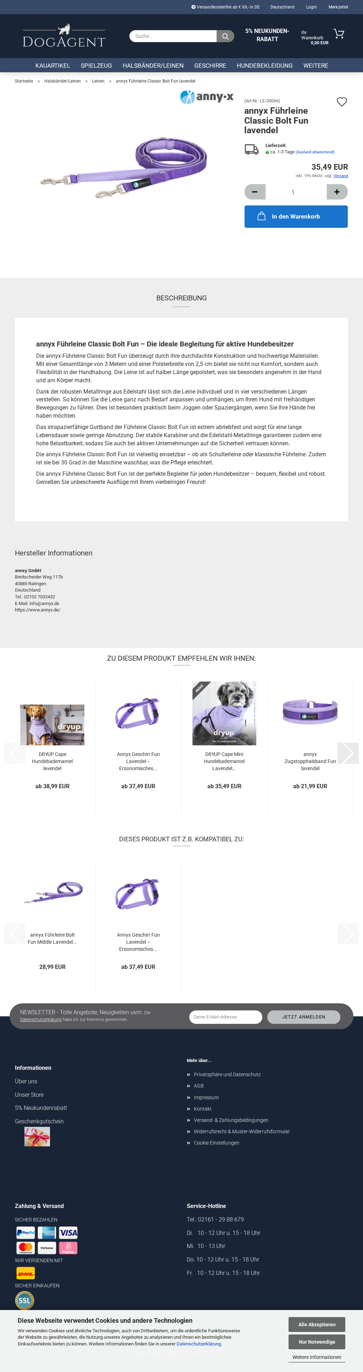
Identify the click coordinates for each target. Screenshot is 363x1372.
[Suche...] (225, 36)
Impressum (206, 1097)
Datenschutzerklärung (199, 1343)
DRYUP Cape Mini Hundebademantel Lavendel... (224, 760)
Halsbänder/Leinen (153, 65)
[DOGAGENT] (64, 35)
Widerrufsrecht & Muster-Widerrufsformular (242, 1131)
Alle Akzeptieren (317, 1324)
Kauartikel (52, 65)
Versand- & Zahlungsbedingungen (231, 1120)
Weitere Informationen (316, 1357)
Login (311, 7)
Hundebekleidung (265, 65)
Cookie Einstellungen (216, 1143)
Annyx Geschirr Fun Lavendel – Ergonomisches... (138, 760)
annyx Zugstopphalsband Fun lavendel (310, 760)
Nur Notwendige (317, 1342)
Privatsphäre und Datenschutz (227, 1074)
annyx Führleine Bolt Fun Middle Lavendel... (52, 938)
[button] (255, 192)
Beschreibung (181, 298)
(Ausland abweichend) (315, 152)
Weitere (315, 65)
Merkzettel (338, 7)
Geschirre (210, 65)
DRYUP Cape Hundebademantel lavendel (52, 760)
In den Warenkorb (296, 216)
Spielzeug (96, 65)
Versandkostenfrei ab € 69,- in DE (228, 7)
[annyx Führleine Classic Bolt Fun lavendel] (124, 178)
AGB (199, 1086)
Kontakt (203, 1109)
